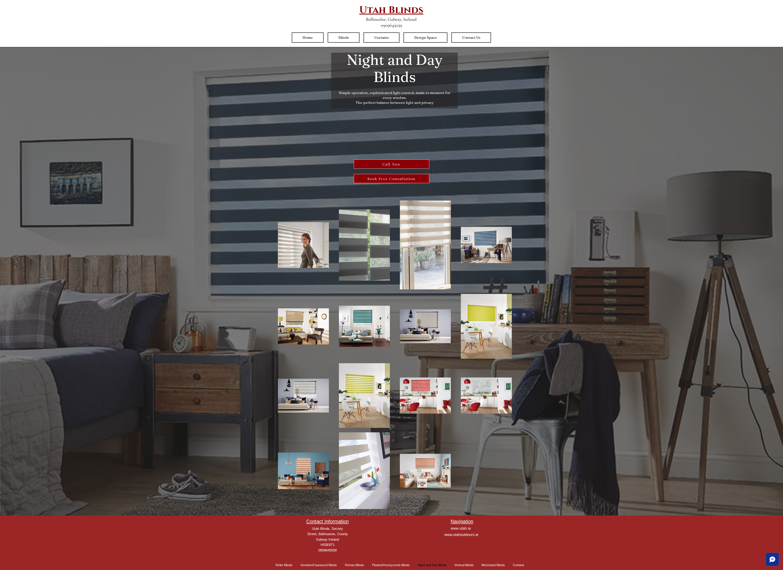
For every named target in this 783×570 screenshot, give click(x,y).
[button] (343, 37)
